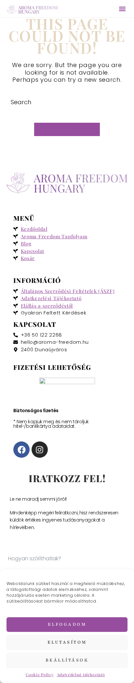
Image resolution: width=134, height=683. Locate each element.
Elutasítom (67, 642)
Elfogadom (67, 624)
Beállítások (67, 660)
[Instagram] (40, 449)
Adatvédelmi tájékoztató (81, 674)
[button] (122, 8)
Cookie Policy (39, 674)
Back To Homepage (67, 129)
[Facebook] (21, 449)
